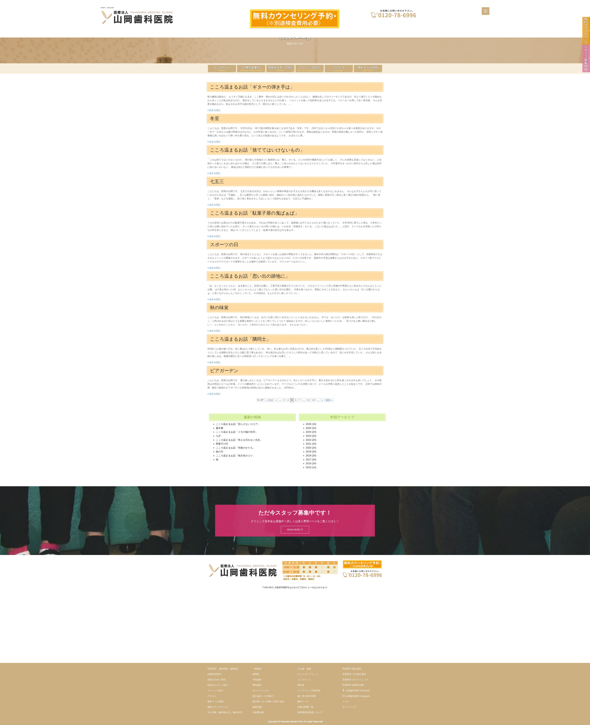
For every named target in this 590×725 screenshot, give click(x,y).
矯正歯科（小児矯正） (263, 696)
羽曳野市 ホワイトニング (355, 679)
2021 (308, 443)
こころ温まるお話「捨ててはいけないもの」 (257, 150)
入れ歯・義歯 (304, 668)
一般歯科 (257, 668)
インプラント (304, 679)
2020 (308, 447)
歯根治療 (257, 707)
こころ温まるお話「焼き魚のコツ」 (235, 455)
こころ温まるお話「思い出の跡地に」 (250, 276)
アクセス (212, 696)
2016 (308, 463)
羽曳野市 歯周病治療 (353, 685)
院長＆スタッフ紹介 (217, 685)
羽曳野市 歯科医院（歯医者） (223, 668)
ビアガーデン (224, 370)
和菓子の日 (222, 443)
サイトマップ (349, 707)
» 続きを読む (214, 110)
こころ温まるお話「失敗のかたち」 (235, 447)
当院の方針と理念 (216, 679)
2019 (308, 451)
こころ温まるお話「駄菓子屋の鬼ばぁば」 (254, 213)
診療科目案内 (214, 674)
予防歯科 (257, 679)
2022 (308, 440)
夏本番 (219, 428)
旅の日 (219, 451)
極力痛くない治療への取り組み (268, 701)
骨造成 (300, 685)
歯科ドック (303, 701)
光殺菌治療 (258, 712)
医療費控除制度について (310, 712)
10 (308, 400)
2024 (308, 432)
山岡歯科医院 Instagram (357, 696)
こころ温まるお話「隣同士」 (240, 339)
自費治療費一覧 (305, 707)
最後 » (329, 400)
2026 (308, 424)
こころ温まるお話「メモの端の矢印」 (237, 432)
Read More (294, 529)
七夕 (218, 436)
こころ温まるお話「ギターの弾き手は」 (252, 86)
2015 (308, 467)
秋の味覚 (219, 307)
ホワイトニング (260, 690)
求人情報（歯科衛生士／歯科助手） (225, 712)
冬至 (214, 118)
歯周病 (255, 674)
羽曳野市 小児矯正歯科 (354, 674)
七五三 (217, 181)
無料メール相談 (215, 701)
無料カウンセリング (217, 707)
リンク (345, 701)
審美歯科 (257, 685)
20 (313, 400)
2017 (308, 459)
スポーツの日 (224, 244)
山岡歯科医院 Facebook (357, 690)
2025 (308, 428)
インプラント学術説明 (308, 690)
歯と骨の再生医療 (306, 696)
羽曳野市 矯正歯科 (351, 668)
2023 (308, 436)
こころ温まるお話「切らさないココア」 (238, 424)
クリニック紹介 (215, 690)
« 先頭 (269, 400)
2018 (308, 455)
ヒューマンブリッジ (307, 674)
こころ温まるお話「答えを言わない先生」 (239, 440)
